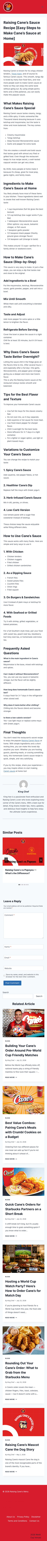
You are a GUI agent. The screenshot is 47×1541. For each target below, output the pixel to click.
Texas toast (16, 74)
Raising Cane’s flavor (31, 740)
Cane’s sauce (9, 771)
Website (8, 968)
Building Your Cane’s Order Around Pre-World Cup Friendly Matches (23, 1050)
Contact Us (34, 1521)
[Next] (41, 860)
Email (7, 958)
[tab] (19, 884)
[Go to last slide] (6, 860)
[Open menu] (42, 7)
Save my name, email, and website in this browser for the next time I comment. (22, 975)
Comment (9, 915)
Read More (11, 1077)
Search (6, 992)
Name (7, 947)
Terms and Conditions (17, 1521)
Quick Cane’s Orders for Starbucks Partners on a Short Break (23, 1209)
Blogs (7, 1041)
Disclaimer (35, 1517)
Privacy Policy (23, 1517)
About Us (11, 1517)
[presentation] (23, 851)
